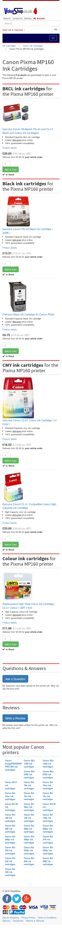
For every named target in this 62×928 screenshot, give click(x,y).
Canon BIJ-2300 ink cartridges (29, 774)
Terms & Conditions (47, 917)
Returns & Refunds (35, 920)
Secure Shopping (10, 917)
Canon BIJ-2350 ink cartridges (48, 774)
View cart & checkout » (13, 29)
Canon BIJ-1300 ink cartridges (29, 763)
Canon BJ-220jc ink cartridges (29, 850)
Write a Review (15, 718)
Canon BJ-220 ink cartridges (10, 850)
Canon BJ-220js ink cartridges (48, 850)
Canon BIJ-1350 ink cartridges (48, 763)
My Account (39, 18)
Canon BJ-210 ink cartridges (48, 839)
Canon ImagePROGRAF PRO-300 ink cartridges (13, 765)
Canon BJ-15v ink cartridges (48, 796)
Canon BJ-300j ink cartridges (48, 861)
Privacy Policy (28, 917)
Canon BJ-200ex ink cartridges (48, 828)
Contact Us (17, 18)
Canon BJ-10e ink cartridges (29, 785)
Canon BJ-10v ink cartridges (29, 796)
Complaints (18, 920)
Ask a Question (15, 679)
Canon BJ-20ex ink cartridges (29, 807)
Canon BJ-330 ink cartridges (10, 872)
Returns (7, 18)
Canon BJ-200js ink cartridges (29, 839)
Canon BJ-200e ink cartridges (29, 828)
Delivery (28, 18)
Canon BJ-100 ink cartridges (10, 817)
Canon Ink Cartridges (33, 45)
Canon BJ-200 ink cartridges (10, 828)
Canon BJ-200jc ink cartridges (10, 839)
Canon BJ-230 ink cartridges (10, 861)
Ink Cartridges (9, 45)
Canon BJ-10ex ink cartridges (48, 785)
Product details (9, 147)
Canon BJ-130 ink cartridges (29, 817)
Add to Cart (11, 169)
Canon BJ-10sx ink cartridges (10, 796)
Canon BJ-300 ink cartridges (29, 861)
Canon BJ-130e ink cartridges (48, 817)
